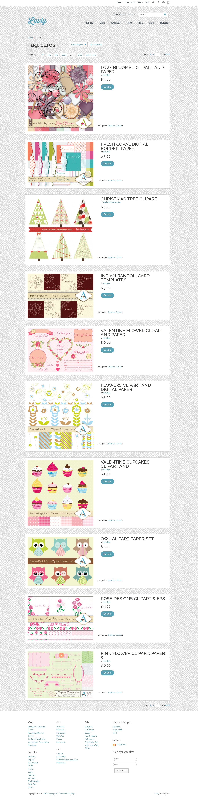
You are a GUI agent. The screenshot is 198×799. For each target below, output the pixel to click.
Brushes (31, 757)
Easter (88, 733)
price (80, 55)
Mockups (32, 745)
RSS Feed (121, 744)
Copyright (117, 730)
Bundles (88, 727)
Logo (30, 772)
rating (64, 55)
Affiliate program (50, 794)
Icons (30, 730)
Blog (73, 794)
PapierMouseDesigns (112, 202)
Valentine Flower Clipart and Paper (132, 332)
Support (116, 727)
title (56, 55)
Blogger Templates (37, 727)
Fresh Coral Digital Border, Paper (124, 146)
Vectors (31, 778)
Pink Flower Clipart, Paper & (133, 655)
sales (72, 55)
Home (30, 38)
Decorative (33, 763)
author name (91, 55)
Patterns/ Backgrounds (67, 760)
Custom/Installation (37, 739)
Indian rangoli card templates (125, 277)
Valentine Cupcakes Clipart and (125, 464)
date (49, 55)
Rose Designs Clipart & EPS (133, 598)
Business (60, 727)
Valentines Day (91, 745)
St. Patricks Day (91, 742)
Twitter (153, 2)
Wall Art (60, 736)
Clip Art (119, 126)
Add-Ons (32, 784)
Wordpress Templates (38, 742)
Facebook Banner (36, 733)
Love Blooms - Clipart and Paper (132, 69)
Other (30, 736)
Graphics (111, 126)
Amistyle (106, 75)
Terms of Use (64, 794)
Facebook (158, 2)
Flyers (59, 739)
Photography (34, 781)
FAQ (115, 733)
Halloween (90, 739)
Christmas (89, 730)
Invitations (60, 733)
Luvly (157, 794)
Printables (60, 730)
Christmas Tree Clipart (129, 198)
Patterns (31, 775)
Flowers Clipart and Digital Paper (126, 387)
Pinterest (163, 2)
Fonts (30, 766)
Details (107, 87)
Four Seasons (91, 736)
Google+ (168, 2)
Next (167, 54)
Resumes (60, 742)
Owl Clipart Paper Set (127, 538)
